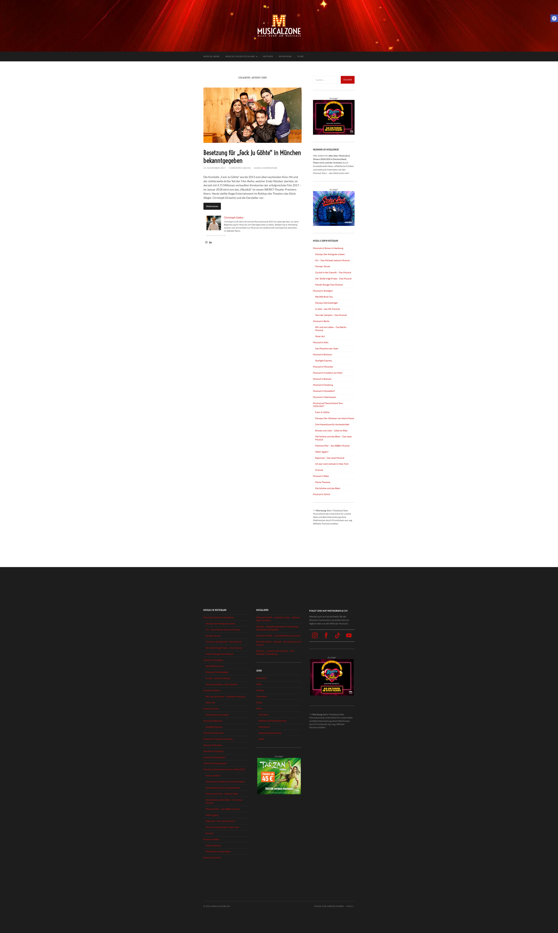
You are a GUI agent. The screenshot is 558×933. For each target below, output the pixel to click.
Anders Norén (335, 906)
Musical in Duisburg (323, 384)
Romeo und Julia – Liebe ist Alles (331, 430)
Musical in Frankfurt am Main (327, 372)
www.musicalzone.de (216, 235)
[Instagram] (206, 242)
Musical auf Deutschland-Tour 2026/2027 (224, 769)
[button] (554, 18)
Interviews (285, 56)
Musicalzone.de (220, 906)
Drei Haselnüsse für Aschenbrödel (332, 424)
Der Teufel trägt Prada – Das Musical (333, 278)
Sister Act (320, 336)
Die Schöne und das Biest (327, 488)
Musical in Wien (321, 476)
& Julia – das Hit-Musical (327, 308)
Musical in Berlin (321, 321)
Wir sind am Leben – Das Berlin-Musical (225, 696)
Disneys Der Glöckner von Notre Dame (334, 418)
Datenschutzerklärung (270, 732)
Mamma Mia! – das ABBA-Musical (332, 445)
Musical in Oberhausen (324, 397)
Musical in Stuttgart (323, 290)
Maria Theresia (322, 482)
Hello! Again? (321, 451)
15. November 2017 (214, 168)
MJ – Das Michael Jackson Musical (332, 260)
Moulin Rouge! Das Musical (329, 284)
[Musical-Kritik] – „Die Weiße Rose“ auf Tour (278, 635)
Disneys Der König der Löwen (330, 254)
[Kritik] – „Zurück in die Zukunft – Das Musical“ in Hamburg (275, 652)
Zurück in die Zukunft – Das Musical (333, 272)
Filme (300, 56)
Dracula (319, 469)
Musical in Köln (320, 342)
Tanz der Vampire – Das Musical (331, 315)
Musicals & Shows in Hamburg (328, 248)
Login (261, 738)
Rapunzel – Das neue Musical (329, 457)
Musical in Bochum (322, 354)
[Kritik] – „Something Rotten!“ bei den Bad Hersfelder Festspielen (277, 628)
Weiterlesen (212, 206)
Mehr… (260, 708)
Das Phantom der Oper (326, 348)
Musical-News (211, 56)
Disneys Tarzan (322, 266)
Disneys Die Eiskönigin (326, 302)
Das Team (263, 714)
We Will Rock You (324, 296)
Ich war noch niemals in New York (331, 463)
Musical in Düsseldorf (324, 390)
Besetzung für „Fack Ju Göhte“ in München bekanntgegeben (252, 157)
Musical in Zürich (321, 494)
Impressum (264, 726)
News (259, 684)
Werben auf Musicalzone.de (272, 720)
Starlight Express (323, 360)
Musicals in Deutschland (240, 56)
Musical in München (323, 366)
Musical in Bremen (322, 378)
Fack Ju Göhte (322, 412)
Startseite (261, 678)
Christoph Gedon (240, 168)
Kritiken (268, 56)
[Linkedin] (210, 242)
